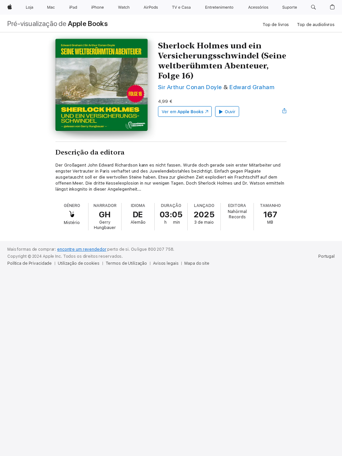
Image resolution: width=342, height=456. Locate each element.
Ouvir (230, 111)
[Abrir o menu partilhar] (284, 111)
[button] (313, 7)
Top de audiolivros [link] (316, 24)
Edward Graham (251, 86)
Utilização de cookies (78, 263)
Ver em (182, 111)
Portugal (326, 256)
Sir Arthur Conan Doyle (190, 86)
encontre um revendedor (81, 249)
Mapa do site (196, 263)
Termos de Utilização (126, 263)
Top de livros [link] (276, 24)
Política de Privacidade (29, 263)
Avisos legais (165, 263)
